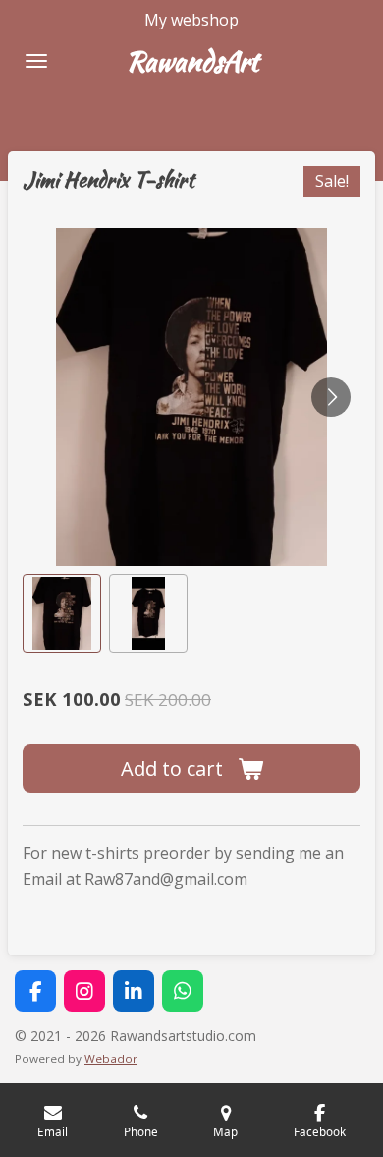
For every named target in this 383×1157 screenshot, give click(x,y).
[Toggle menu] (36, 61)
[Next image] (331, 397)
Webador (110, 1058)
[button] (62, 613)
